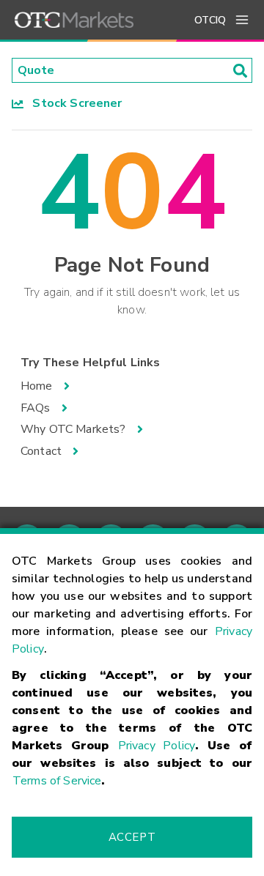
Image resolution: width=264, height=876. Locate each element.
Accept (132, 837)
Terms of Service (56, 781)
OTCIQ (210, 20)
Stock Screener (72, 103)
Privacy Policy (156, 746)
